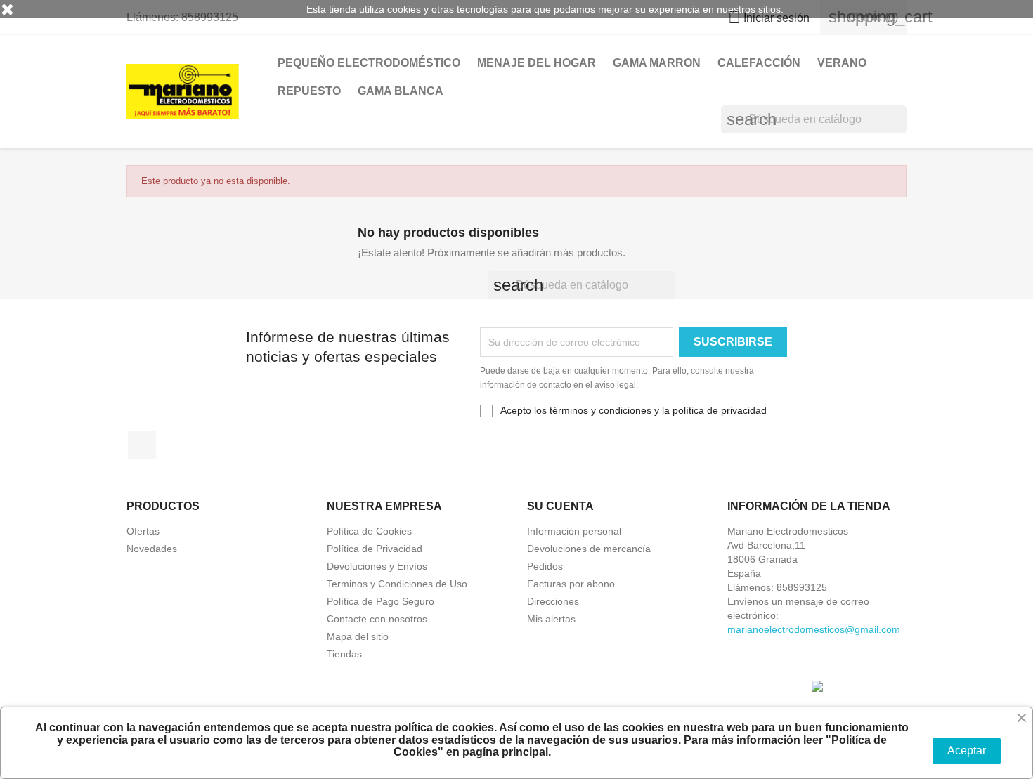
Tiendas (344, 654)
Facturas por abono (571, 583)
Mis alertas (551, 618)
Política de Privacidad (374, 548)
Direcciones (553, 601)
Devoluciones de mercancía (589, 548)
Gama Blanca (400, 91)
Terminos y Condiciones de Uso (397, 583)
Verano (841, 63)
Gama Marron (657, 63)
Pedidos (545, 566)
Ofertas (143, 531)
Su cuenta (560, 506)
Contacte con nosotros (377, 618)
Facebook (142, 445)
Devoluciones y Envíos (377, 566)
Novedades (151, 548)
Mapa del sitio (358, 636)
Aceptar (966, 751)
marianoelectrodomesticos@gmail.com (813, 629)
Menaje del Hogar (536, 63)
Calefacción (758, 63)
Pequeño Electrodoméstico (369, 63)
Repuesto (309, 91)
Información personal (574, 531)
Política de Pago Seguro (380, 601)
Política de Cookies (369, 531)
